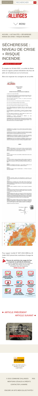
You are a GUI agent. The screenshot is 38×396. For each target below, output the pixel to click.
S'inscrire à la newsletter (19, 336)
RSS (33, 378)
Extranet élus (7, 2)
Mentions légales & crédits (19, 381)
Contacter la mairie (19, 384)
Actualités (14, 34)
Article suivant (24, 315)
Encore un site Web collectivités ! (19, 390)
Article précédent (16, 312)
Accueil (5, 34)
